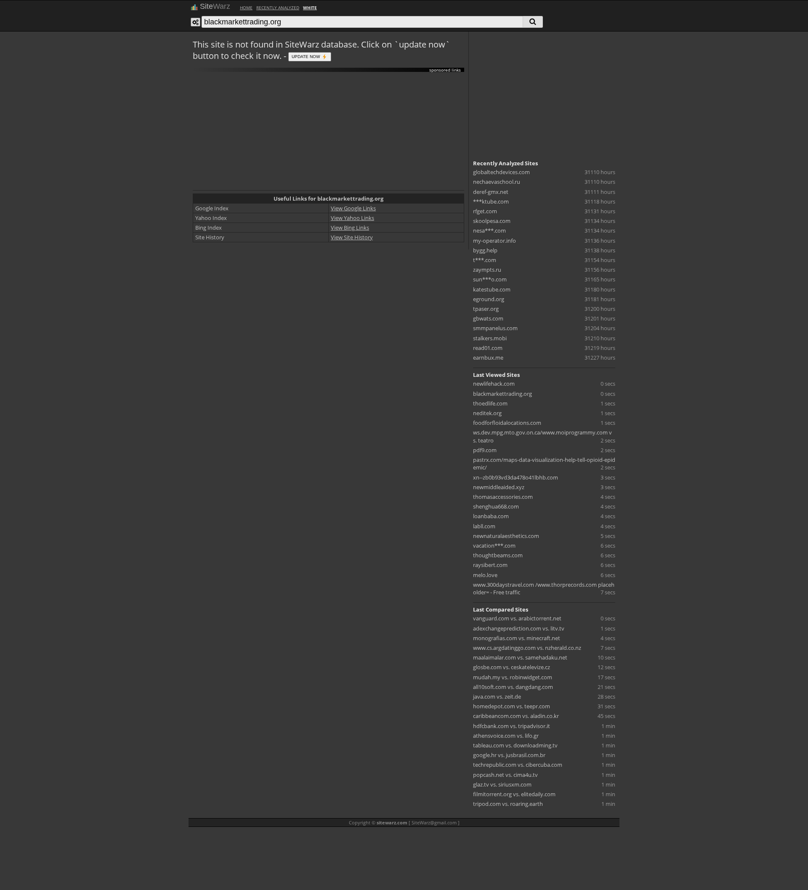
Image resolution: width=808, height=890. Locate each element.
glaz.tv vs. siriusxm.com (502, 784)
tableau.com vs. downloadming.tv (515, 745)
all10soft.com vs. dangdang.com (513, 687)
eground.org (488, 299)
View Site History (352, 237)
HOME (246, 8)
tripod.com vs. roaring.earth (508, 804)
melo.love (485, 575)
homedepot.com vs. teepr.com (511, 706)
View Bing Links (350, 227)
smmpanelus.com (495, 328)
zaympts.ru (487, 269)
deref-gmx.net (490, 192)
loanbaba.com (491, 516)
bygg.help (485, 250)
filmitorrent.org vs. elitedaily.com (514, 794)
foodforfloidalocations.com (507, 422)
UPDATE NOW (306, 56)
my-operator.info (494, 240)
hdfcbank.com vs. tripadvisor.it (511, 726)
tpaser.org (486, 309)
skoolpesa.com (491, 221)
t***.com (484, 260)
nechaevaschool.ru (496, 181)
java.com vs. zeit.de (497, 696)
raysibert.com (490, 565)
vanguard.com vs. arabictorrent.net (517, 618)
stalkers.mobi (490, 338)
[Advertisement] (328, 131)
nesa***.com (489, 230)
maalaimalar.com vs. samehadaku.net (520, 657)
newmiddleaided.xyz (498, 487)
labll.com (484, 526)
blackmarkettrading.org (502, 393)
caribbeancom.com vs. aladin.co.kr (516, 716)
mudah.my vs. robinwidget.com (512, 677)
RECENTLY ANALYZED (277, 8)
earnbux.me (488, 357)
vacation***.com (494, 545)
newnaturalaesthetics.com (506, 536)
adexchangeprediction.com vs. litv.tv (518, 628)
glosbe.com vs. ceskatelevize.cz (511, 667)
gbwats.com (488, 318)
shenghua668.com (496, 506)
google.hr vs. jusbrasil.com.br (509, 755)
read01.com (487, 348)
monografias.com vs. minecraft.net (516, 638)
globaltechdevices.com (501, 172)
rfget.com (485, 211)
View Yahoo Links (352, 218)
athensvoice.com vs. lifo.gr (506, 735)
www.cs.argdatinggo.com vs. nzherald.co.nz (527, 648)
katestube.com (491, 289)
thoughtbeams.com (498, 555)
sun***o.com (490, 279)
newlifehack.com (494, 383)
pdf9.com (485, 450)
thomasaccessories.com (503, 497)
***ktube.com (491, 201)
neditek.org (487, 413)
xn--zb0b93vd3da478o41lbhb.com (515, 477)
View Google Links (353, 208)
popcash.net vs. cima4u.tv (505, 775)
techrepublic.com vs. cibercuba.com (517, 764)
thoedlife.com (490, 403)
